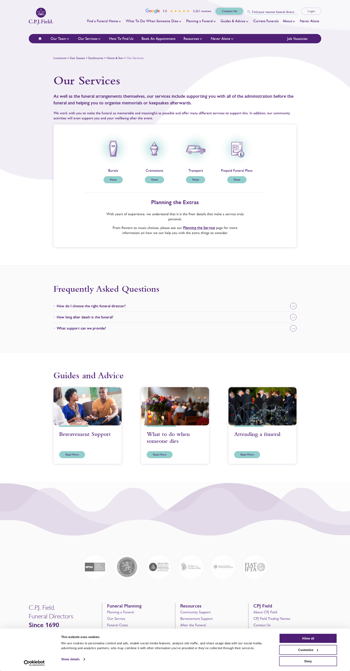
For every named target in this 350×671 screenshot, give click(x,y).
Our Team (58, 38)
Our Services (87, 38)
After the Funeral (193, 625)
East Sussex (77, 58)
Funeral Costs (117, 625)
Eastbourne (95, 58)
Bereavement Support (196, 618)
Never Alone (309, 21)
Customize (305, 650)
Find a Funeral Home (102, 21)
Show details (70, 659)
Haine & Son (115, 58)
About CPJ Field (265, 612)
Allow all (308, 638)
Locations (59, 58)
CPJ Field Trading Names (271, 618)
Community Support (195, 612)
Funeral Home (42, 38)
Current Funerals (266, 21)
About (287, 21)
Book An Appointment (158, 38)
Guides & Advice (233, 21)
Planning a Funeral (199, 21)
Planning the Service (199, 228)
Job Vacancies (297, 38)
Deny (308, 661)
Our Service (116, 618)
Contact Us (262, 625)
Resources (191, 38)
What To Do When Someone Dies (152, 21)
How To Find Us (121, 38)
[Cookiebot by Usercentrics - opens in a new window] (34, 663)
